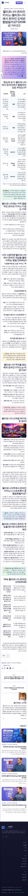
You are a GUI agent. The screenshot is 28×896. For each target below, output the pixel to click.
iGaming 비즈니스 (14, 28)
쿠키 (13, 892)
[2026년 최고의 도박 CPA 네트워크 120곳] (14, 794)
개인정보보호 (4, 892)
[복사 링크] (13, 668)
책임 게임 (24, 880)
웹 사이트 (23, 718)
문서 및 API (24, 863)
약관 (9, 892)
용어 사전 (24, 858)
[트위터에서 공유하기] (4, 668)
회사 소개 (24, 874)
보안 (25, 850)
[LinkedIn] (6, 836)
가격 (25, 847)
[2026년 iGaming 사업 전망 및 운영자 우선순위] (14, 736)
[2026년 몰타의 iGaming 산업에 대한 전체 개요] (14, 765)
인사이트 (24, 861)
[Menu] (25, 2)
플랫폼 (25, 845)
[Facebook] (3, 836)
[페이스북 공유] (7, 668)
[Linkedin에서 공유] (10, 668)
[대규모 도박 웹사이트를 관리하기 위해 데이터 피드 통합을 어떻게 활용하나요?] (14, 677)
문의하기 (24, 877)
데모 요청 (19, 2)
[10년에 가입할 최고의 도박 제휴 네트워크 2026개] (14, 687)
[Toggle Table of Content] (7, 656)
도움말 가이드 (23, 866)
